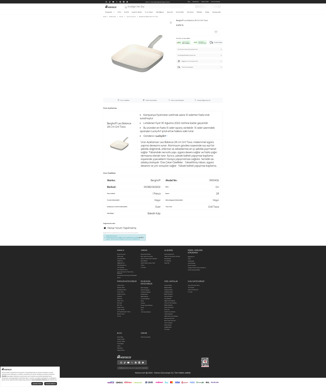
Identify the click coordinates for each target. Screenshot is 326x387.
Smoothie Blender (145, 298)
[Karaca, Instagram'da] (121, 362)
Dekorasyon (120, 348)
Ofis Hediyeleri (167, 298)
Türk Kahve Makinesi (146, 312)
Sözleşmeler (191, 261)
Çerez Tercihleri (192, 265)
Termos (119, 316)
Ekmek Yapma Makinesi (147, 305)
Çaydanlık (119, 296)
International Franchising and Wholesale (127, 275)
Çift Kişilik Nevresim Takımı (124, 311)
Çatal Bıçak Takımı (121, 289)
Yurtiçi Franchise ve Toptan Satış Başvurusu (125, 272)
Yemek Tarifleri (121, 339)
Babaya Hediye (168, 287)
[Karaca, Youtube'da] (128, 362)
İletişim (119, 277)
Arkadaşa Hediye (168, 292)
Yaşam (119, 346)
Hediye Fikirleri (121, 350)
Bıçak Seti (119, 298)
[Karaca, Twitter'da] (132, 362)
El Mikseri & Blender (146, 292)
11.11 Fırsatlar (167, 329)
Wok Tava (119, 305)
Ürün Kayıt (143, 267)
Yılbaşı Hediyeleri (168, 314)
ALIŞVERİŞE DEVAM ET (163, 29)
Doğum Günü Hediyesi (169, 300)
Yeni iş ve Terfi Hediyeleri (170, 303)
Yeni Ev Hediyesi (168, 323)
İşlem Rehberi (144, 261)
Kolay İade (166, 263)
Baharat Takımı (121, 314)
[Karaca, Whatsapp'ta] (143, 362)
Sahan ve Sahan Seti (193, 289)
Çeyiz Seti (166, 309)
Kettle (142, 301)
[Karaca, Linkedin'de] (139, 362)
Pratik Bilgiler (120, 343)
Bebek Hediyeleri (168, 294)
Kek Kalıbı (119, 303)
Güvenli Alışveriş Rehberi (194, 270)
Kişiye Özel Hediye (169, 307)
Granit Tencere (121, 309)
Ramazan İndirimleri (169, 318)
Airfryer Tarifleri (121, 341)
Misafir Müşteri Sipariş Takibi (148, 263)
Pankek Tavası (120, 307)
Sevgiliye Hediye (168, 289)
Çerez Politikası (191, 263)
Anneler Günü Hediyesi (169, 311)
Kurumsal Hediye (168, 296)
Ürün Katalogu (120, 267)
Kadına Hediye (167, 325)
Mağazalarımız (121, 263)
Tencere (143, 303)
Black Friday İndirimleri (170, 320)
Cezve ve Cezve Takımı (194, 285)
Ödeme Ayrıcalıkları (146, 337)
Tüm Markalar (167, 261)
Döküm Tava (120, 300)
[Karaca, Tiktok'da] (124, 362)
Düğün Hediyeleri (168, 305)
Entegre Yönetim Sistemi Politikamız (197, 267)
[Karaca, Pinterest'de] (135, 362)
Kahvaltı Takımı (121, 287)
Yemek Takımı (120, 285)
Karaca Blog (120, 337)
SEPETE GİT (163, 33)
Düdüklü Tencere (121, 294)
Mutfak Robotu (144, 294)
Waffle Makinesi (144, 296)
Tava (142, 309)
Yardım (142, 265)
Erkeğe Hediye (167, 327)
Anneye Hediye (168, 285)
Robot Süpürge (144, 287)
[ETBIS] (202, 362)
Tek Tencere (191, 287)
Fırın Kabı (190, 292)
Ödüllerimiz (120, 261)
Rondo (142, 307)
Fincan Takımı (120, 292)
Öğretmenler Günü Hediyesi (171, 316)
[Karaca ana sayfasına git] (124, 356)
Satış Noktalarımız (121, 265)
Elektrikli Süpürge (145, 290)
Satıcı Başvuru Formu (122, 269)
